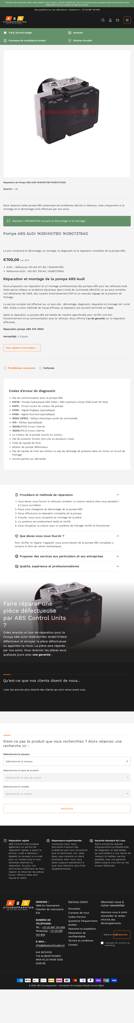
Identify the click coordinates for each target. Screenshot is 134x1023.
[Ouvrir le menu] (127, 20)
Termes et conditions (80, 940)
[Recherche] (103, 20)
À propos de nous (78, 912)
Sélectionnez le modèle (16, 786)
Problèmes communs (21, 368)
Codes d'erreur (77, 916)
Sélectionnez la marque (16, 754)
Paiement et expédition (82, 928)
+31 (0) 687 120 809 (53, 927)
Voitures (48, 368)
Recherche (67, 808)
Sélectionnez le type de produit (20, 770)
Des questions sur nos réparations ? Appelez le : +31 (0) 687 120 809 (67, 10)
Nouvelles (74, 908)
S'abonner (122, 934)
